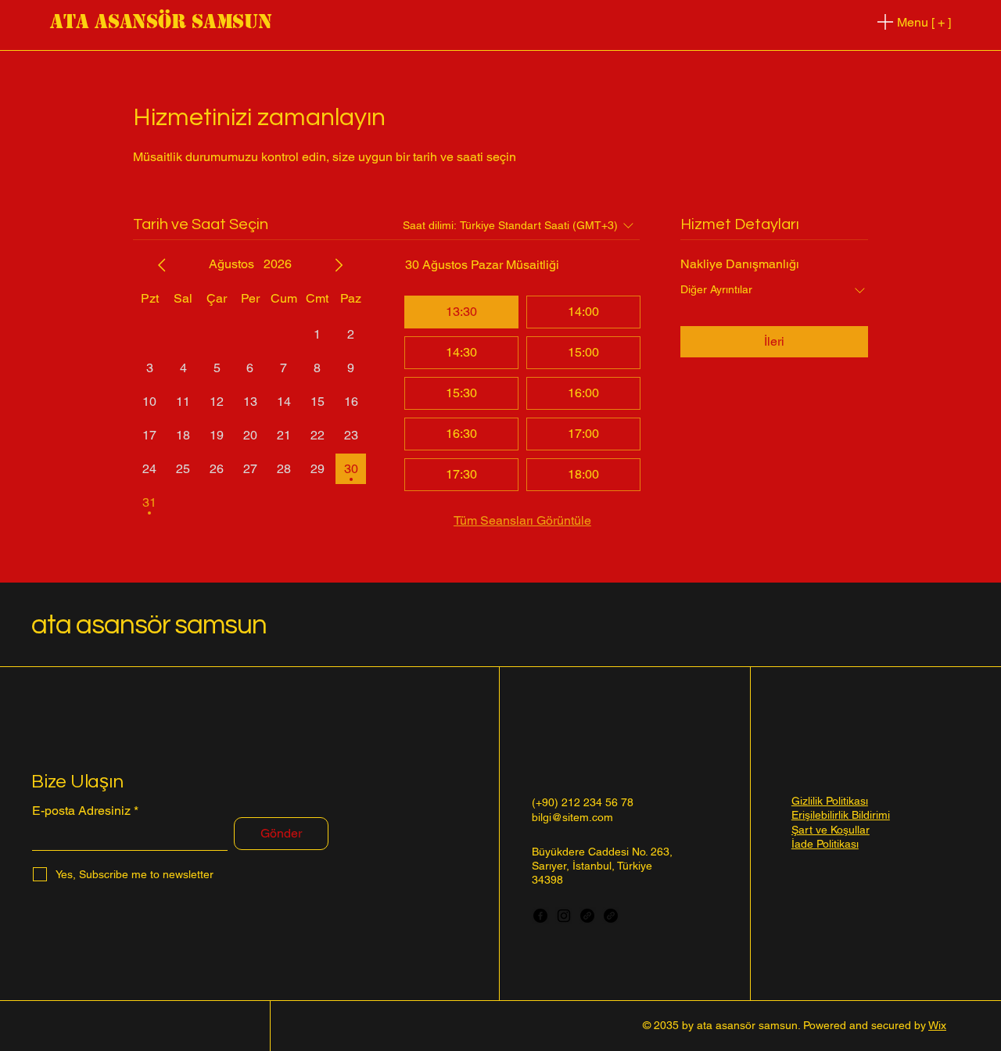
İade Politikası (825, 844)
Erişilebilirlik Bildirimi (840, 815)
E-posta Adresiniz (81, 811)
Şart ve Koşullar (830, 829)
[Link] (587, 915)
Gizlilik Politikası (829, 801)
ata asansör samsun (161, 21)
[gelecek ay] (338, 265)
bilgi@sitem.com (572, 817)
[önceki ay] (161, 265)
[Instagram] (563, 915)
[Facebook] (540, 915)
